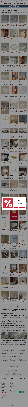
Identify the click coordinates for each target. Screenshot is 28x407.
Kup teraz (19, 207)
